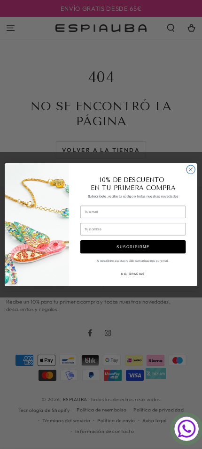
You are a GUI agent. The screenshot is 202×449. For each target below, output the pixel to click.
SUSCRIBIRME (133, 246)
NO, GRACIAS (133, 273)
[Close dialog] (190, 169)
